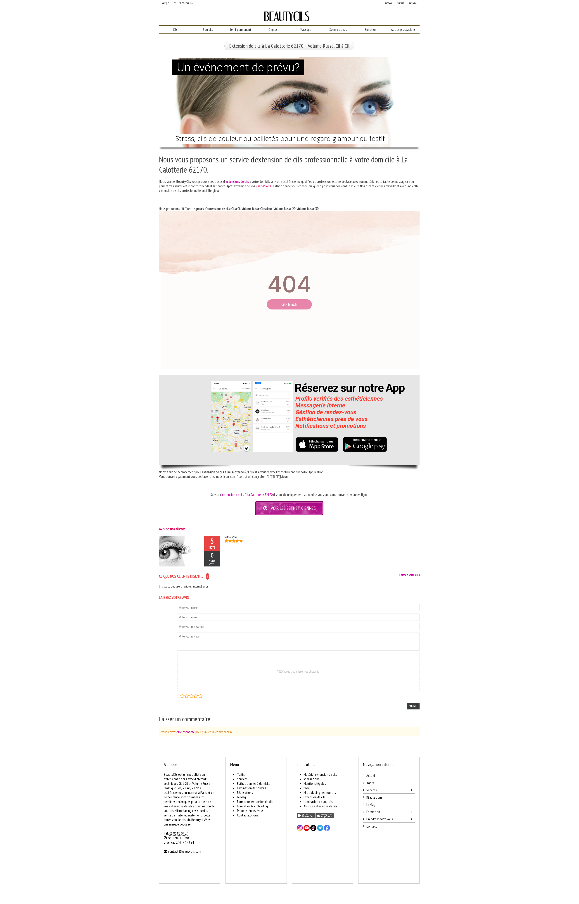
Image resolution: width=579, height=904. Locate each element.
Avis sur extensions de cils (320, 806)
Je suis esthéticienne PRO (182, 3)
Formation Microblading (252, 806)
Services (242, 779)
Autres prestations (403, 29)
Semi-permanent (240, 29)
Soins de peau (338, 29)
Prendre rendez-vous (250, 810)
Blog (307, 788)
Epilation (371, 29)
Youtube (400, 3)
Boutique (165, 3)
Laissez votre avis (409, 574)
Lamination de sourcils (251, 788)
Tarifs (241, 774)
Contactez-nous (247, 815)
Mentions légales (315, 783)
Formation (373, 811)
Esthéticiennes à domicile (253, 783)
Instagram (413, 3)
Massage (305, 29)
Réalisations (245, 792)
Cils (175, 29)
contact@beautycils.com (184, 851)
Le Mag (241, 797)
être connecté (185, 732)
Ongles (273, 29)
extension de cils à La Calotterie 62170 (247, 494)
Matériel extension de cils (320, 774)
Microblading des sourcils (320, 792)
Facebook (388, 3)
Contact (371, 826)
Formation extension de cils (255, 801)
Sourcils (208, 29)
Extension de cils (314, 797)
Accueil (371, 775)
